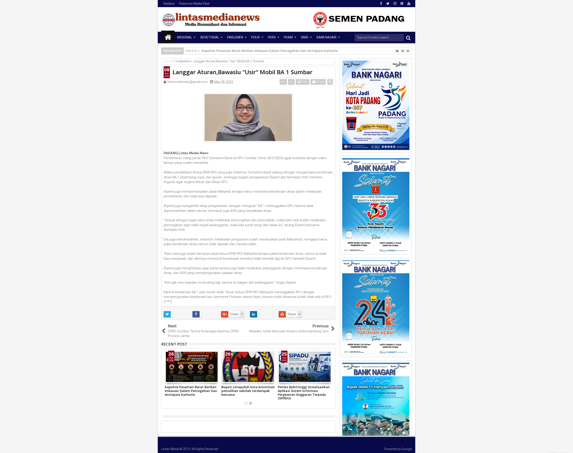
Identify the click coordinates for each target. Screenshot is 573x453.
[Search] (408, 37)
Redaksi (169, 3)
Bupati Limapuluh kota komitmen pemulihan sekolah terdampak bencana (248, 391)
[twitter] (388, 3)
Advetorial (209, 37)
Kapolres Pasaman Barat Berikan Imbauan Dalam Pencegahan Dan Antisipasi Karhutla (191, 391)
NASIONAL (184, 37)
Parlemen (235, 37)
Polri (255, 37)
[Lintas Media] (168, 37)
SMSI (304, 37)
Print (304, 82)
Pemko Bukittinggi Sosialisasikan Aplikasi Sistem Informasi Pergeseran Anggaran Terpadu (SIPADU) (304, 392)
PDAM (288, 37)
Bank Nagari (326, 37)
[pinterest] (402, 3)
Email (319, 82)
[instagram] (395, 3)
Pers (272, 37)
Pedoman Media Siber (194, 3)
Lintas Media (170, 449)
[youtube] (409, 3)
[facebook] (381, 3)
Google (407, 449)
